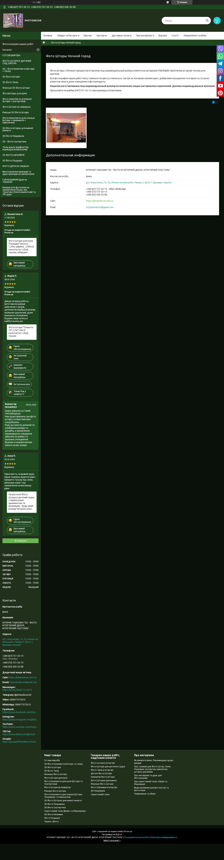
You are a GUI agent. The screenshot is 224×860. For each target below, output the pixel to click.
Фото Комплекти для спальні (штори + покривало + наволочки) (18, 120)
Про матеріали (144, 35)
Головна (47, 35)
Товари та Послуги (67, 35)
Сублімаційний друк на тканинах (14, 180)
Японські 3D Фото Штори (16, 88)
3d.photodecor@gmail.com (99, 207)
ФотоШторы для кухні (14, 93)
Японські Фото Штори (55, 774)
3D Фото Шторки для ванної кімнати (17, 129)
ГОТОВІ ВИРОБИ (11, 55)
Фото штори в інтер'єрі (103, 763)
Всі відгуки (20, 540)
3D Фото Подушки (12, 160)
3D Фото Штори (11, 76)
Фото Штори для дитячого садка (108, 766)
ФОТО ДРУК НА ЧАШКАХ (15, 166)
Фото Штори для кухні (55, 778)
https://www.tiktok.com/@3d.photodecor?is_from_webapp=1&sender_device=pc (20, 734)
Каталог (7, 49)
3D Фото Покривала (13, 136)
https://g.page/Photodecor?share (19, 741)
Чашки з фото (51, 821)
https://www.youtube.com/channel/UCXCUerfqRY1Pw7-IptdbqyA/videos (20, 727)
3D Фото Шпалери (53, 814)
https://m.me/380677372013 (17, 690)
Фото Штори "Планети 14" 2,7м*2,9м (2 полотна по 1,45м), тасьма (21, 331)
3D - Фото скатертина (14, 141)
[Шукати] (207, 20)
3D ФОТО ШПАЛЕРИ (13, 155)
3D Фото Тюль (10, 82)
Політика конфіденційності (164, 837)
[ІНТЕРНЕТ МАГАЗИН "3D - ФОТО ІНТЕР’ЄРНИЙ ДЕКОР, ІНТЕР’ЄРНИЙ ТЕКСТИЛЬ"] (13, 20)
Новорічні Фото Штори (103, 777)
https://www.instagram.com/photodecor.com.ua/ (20, 719)
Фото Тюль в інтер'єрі (102, 770)
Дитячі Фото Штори (101, 773)
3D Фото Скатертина (55, 807)
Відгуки (163, 35)
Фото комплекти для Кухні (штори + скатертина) (16, 100)
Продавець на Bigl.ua (112, 834)
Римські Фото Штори (55, 791)
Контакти (102, 35)
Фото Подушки (52, 818)
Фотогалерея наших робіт (17, 44)
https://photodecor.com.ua (99, 201)
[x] (217, 102)
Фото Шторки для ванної (104, 780)
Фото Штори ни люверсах (57, 787)
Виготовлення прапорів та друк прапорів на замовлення (18, 172)
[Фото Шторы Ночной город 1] (66, 128)
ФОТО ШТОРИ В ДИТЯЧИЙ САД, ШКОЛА (16, 62)
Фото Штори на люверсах (16, 107)
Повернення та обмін (195, 35)
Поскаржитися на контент (137, 837)
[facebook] (213, 102)
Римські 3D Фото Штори (15, 112)
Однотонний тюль (100, 794)
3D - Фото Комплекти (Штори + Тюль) (18, 70)
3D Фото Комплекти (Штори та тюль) (63, 764)
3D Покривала (98, 791)
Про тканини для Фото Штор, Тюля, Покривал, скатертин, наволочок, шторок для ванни (152, 769)
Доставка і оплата (121, 35)
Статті (175, 35)
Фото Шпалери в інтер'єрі (104, 787)
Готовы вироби (52, 760)
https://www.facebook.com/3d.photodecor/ (20, 712)
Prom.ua (128, 831)
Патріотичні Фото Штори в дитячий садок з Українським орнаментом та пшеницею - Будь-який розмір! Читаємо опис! (21, 501)
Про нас (88, 35)
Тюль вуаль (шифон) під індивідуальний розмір (15, 148)
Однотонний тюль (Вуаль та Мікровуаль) (65, 811)
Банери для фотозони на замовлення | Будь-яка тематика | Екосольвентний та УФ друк (19, 191)
